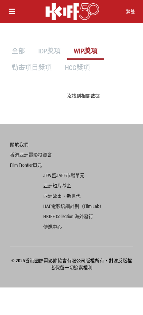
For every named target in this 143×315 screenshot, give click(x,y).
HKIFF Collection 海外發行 (68, 216)
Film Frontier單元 (26, 165)
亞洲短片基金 (57, 185)
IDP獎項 (49, 50)
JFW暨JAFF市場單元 (63, 175)
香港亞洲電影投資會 (31, 155)
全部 (18, 50)
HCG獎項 (77, 67)
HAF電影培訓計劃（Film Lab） (73, 206)
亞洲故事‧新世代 (61, 196)
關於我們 (19, 144)
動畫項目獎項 (32, 67)
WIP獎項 (85, 50)
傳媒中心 (52, 226)
